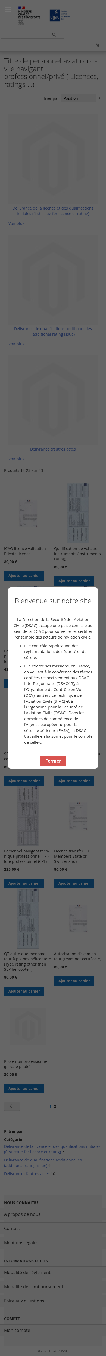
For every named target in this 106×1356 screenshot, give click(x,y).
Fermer (53, 761)
